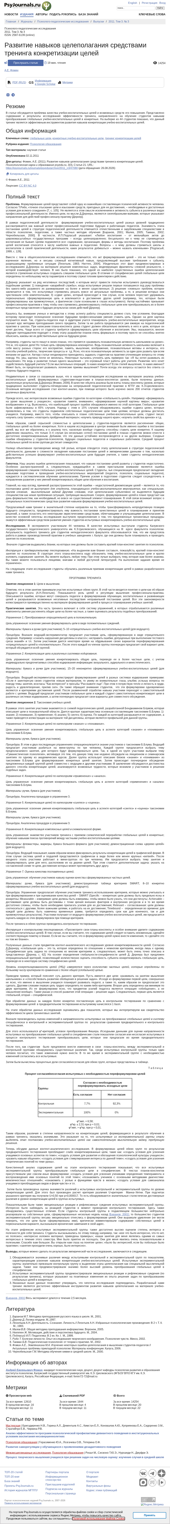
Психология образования (21, 1442)
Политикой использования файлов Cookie (99, 1518)
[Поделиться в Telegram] (13, 95)
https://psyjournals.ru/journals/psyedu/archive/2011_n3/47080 (42, 168)
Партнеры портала (57, 1472)
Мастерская (13, 1425)
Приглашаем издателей (60, 1484)
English (132, 2)
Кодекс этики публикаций (101, 1490)
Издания (27, 14)
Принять (149, 1515)
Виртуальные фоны (98, 1485)
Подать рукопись (63, 14)
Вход (162, 2)
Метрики (67, 82)
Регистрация (149, 2)
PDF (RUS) (19, 82)
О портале (92, 1472)
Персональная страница (60, 1493)
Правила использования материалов (23, 1503)
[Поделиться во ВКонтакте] (8, 95)
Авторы (41, 14)
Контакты (92, 1481)
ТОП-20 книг (12, 1476)
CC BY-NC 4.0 (27, 185)
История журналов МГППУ (21, 1490)
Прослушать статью (25, 62)
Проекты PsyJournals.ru (19, 1485)
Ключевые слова (152, 14)
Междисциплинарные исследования (28, 1452)
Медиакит (92, 1476)
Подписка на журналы (59, 1489)
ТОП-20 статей (13, 1472)
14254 (162, 63)
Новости (11, 14)
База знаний (88, 14)
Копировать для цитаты (24, 173)
